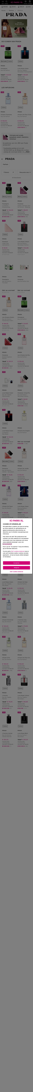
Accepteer (16, 563)
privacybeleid (7, 544)
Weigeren (16, 567)
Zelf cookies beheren (16, 571)
